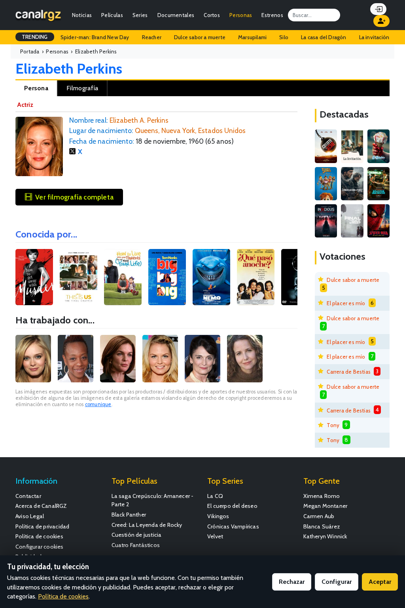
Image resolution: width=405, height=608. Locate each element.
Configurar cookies (39, 546)
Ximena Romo (321, 496)
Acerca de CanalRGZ (41, 505)
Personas (240, 15)
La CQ (215, 496)
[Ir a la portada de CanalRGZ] (38, 14)
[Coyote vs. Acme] (326, 146)
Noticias (82, 15)
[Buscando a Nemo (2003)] (211, 277)
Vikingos (218, 516)
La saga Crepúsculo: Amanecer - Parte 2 (153, 500)
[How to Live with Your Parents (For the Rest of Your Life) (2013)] (123, 277)
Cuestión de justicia (137, 534)
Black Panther (129, 514)
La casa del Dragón (323, 37)
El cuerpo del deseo (232, 505)
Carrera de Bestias (349, 372)
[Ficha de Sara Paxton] (33, 358)
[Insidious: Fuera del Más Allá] (326, 221)
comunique (98, 404)
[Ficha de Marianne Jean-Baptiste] (75, 358)
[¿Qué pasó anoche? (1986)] (255, 277)
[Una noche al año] (378, 183)
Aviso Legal (29, 516)
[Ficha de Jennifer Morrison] (160, 358)
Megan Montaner (325, 505)
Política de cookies (39, 536)
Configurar (337, 581)
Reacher (151, 37)
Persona (36, 88)
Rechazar (292, 581)
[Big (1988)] (167, 277)
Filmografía (82, 88)
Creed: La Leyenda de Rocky (147, 524)
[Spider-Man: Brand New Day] (378, 221)
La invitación (374, 37)
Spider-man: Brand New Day (95, 37)
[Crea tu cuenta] (381, 21)
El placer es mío (346, 303)
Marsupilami (252, 37)
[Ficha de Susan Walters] (118, 358)
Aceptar (380, 581)
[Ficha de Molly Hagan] (245, 358)
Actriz (25, 104)
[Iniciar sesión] (378, 9)
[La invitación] (352, 146)
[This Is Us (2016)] (78, 277)
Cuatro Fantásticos (136, 545)
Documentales (176, 15)
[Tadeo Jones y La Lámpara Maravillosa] (326, 183)
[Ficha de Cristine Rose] (202, 358)
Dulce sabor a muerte (199, 37)
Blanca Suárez (322, 526)
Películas (112, 15)
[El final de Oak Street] (352, 221)
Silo (283, 37)
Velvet (215, 536)
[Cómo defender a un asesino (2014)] (34, 277)
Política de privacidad (42, 526)
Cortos (212, 15)
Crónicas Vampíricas (233, 526)
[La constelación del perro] (352, 183)
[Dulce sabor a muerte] (378, 146)
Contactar (28, 496)
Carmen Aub (319, 516)
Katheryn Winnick (325, 536)
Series (140, 15)
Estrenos (272, 15)
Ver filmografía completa (74, 197)
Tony (333, 425)
